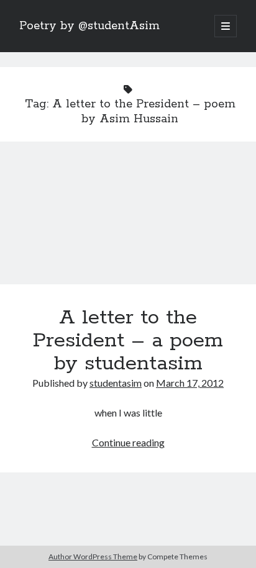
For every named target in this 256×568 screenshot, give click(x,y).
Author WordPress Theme (92, 556)
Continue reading (128, 442)
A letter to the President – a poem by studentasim (128, 220)
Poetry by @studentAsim (89, 26)
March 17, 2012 (190, 383)
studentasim (115, 383)
